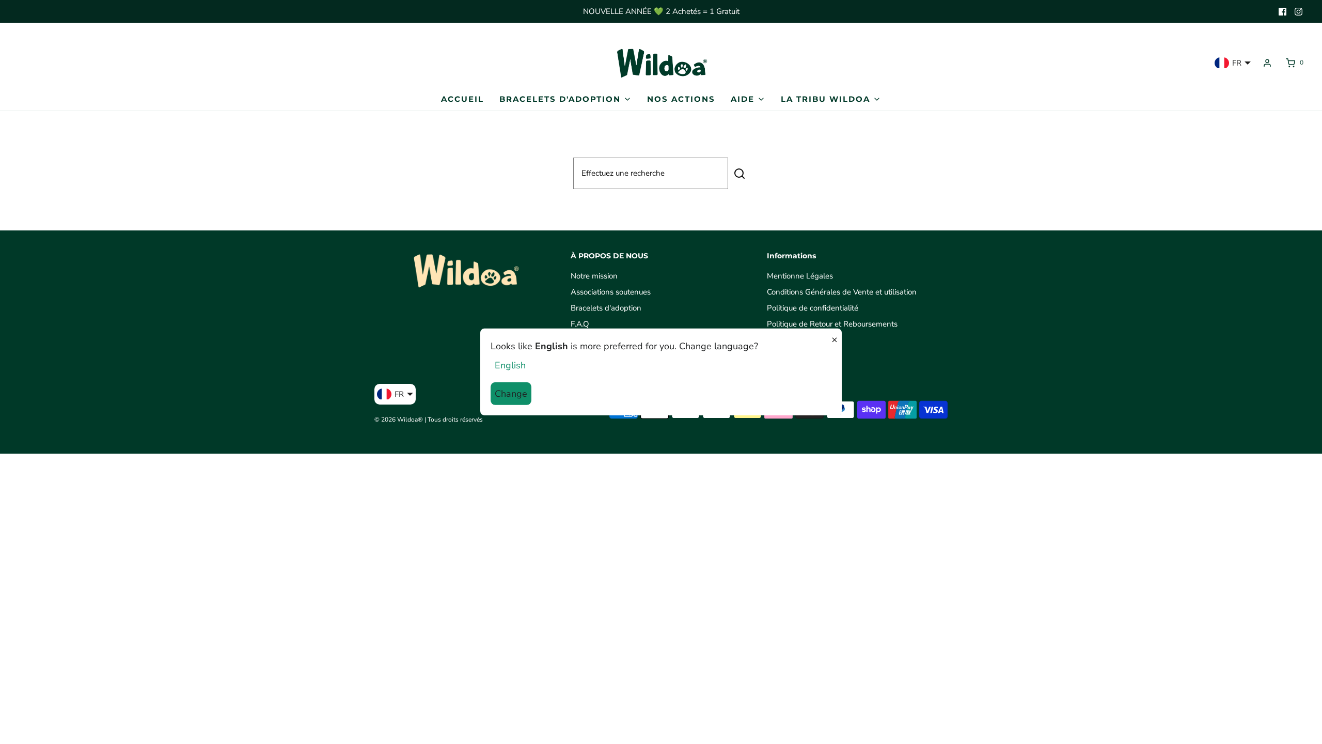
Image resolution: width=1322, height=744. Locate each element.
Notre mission (594, 276)
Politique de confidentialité (812, 308)
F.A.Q (580, 324)
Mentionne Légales (800, 276)
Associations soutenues (611, 292)
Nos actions (681, 99)
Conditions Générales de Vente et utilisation (842, 292)
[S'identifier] (1267, 63)
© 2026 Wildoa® (398, 419)
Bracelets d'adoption (606, 308)
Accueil (462, 99)
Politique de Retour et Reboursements (832, 324)
